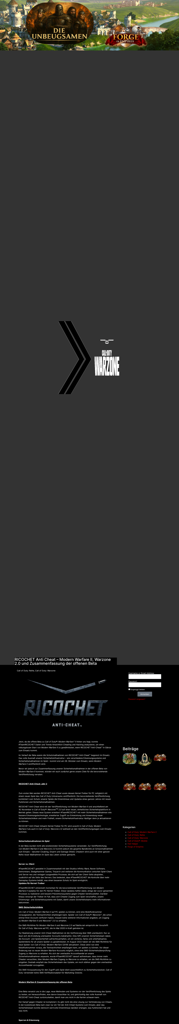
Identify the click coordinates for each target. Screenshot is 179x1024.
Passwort (132, 681)
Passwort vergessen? (136, 699)
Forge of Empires (135, 846)
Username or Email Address (141, 673)
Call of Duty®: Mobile (137, 841)
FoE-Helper (133, 844)
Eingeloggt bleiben (137, 689)
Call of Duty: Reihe (136, 835)
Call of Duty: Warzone (138, 838)
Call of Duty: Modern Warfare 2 (142, 832)
